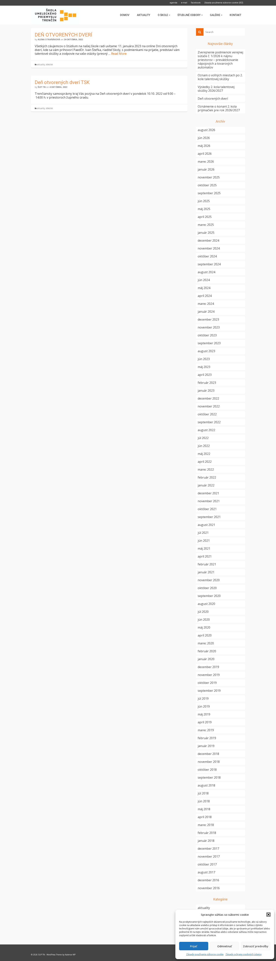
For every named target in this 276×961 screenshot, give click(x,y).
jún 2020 (204, 619)
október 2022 (207, 414)
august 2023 (206, 351)
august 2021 (206, 525)
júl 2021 (203, 533)
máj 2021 (204, 548)
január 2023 (206, 390)
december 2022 (208, 398)
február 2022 (207, 477)
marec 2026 (206, 161)
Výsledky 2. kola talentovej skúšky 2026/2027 (216, 89)
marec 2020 (206, 643)
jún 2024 (204, 280)
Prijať (193, 946)
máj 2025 (204, 209)
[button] (268, 914)
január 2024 (206, 311)
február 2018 (207, 833)
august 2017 (206, 872)
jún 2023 (204, 359)
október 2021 (207, 509)
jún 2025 (204, 201)
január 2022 (206, 485)
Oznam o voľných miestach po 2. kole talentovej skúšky (220, 77)
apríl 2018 (205, 817)
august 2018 (206, 785)
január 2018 (206, 841)
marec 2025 (206, 225)
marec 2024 (206, 304)
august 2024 (206, 272)
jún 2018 (204, 801)
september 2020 (209, 596)
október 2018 (207, 770)
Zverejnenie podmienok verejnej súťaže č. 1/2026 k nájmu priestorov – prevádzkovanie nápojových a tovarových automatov (220, 59)
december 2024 (208, 240)
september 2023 (209, 343)
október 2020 (207, 588)
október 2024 (207, 256)
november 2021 (209, 501)
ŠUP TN (42, 87)
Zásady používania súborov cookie (205, 954)
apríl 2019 (205, 722)
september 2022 (209, 422)
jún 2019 (204, 706)
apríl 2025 (205, 217)
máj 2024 (204, 288)
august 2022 (206, 430)
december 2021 (208, 493)
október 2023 (207, 335)
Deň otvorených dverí (213, 98)
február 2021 (207, 564)
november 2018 (209, 762)
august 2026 (206, 130)
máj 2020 (204, 627)
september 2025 (209, 193)
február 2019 (207, 738)
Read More (119, 54)
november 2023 (209, 327)
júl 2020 (203, 612)
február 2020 (207, 651)
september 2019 (209, 691)
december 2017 (208, 848)
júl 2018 (203, 793)
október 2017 (207, 864)
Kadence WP (70, 954)
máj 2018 (204, 809)
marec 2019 (206, 730)
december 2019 (208, 667)
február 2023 (207, 383)
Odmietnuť (224, 946)
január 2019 (206, 746)
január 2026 (206, 169)
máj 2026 (204, 146)
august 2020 (206, 604)
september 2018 (209, 777)
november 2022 (209, 406)
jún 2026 (204, 138)
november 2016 (209, 888)
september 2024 (209, 264)
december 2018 (208, 754)
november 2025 (209, 177)
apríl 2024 (205, 296)
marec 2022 (206, 469)
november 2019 (209, 675)
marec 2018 (206, 825)
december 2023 (208, 319)
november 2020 (209, 580)
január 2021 (206, 572)
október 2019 (207, 683)
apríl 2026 (205, 154)
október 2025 (207, 185)
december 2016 (208, 880)
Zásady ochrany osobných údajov (243, 954)
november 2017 (209, 856)
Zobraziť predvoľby (255, 946)
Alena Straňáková (49, 39)
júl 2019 (203, 698)
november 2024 (209, 248)
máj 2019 (204, 714)
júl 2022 (203, 438)
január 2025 (206, 233)
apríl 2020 (205, 635)
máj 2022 (204, 454)
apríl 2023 (205, 375)
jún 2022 (204, 446)
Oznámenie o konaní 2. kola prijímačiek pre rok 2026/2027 (219, 108)
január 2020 (206, 659)
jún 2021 (204, 541)
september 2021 (209, 517)
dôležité (49, 64)
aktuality (41, 64)
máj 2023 (204, 367)
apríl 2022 (205, 462)
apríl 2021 (205, 556)
